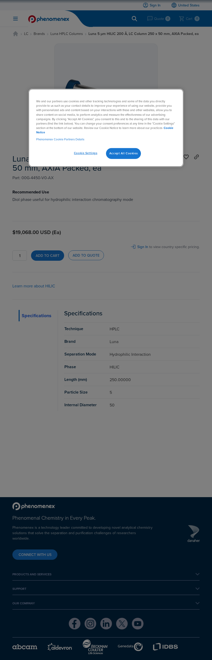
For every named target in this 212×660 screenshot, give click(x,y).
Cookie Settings (85, 153)
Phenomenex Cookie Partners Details (60, 139)
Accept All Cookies (123, 153)
